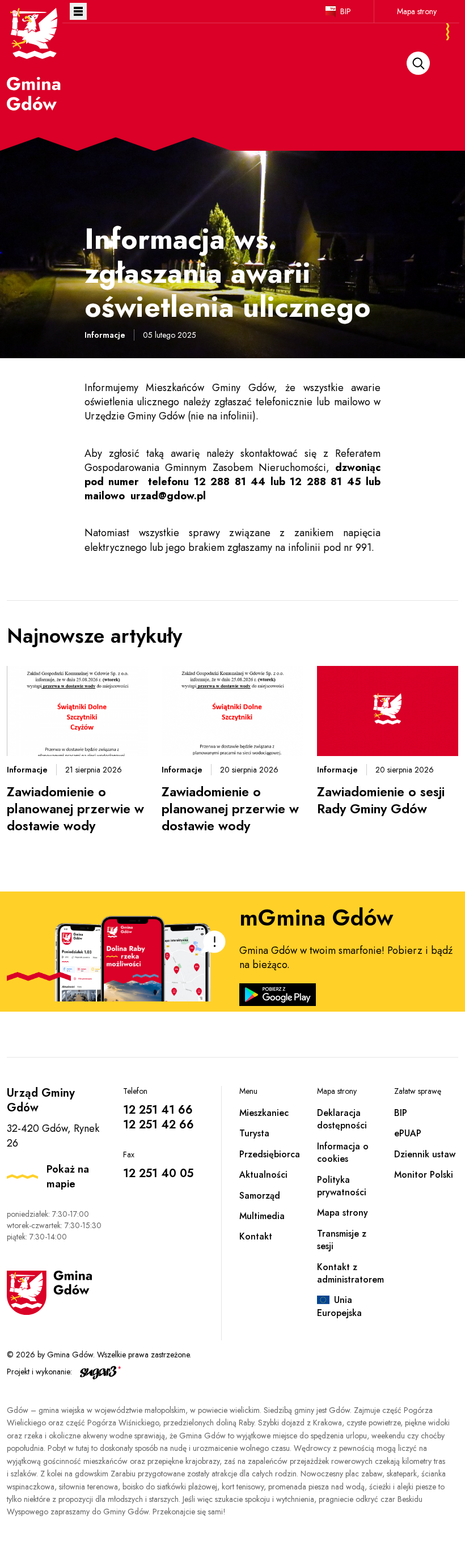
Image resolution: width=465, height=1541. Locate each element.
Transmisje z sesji (341, 1240)
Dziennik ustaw (424, 1154)
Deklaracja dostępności (342, 1119)
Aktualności (263, 1174)
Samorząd (259, 1195)
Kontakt (255, 1236)
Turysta (254, 1133)
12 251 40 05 (158, 1173)
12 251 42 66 (158, 1125)
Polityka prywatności (341, 1186)
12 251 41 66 (158, 1110)
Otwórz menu (78, 11)
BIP (345, 11)
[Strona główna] (34, 58)
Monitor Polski (423, 1174)
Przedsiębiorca (269, 1154)
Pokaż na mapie (67, 1176)
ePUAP (407, 1133)
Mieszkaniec (264, 1112)
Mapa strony (417, 11)
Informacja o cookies (343, 1152)
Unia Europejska (339, 1306)
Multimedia (262, 1215)
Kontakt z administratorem (350, 1273)
